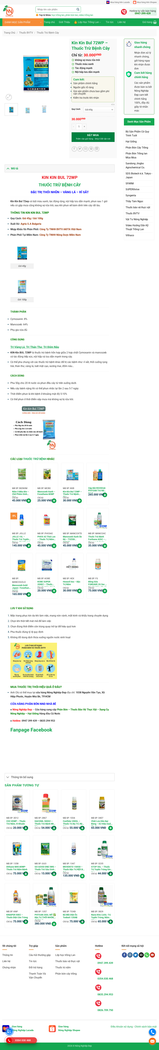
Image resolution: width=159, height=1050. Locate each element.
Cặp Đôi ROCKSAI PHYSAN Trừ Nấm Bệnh (97, 490)
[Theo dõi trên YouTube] (152, 955)
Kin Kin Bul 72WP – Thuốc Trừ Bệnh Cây (72, 493)
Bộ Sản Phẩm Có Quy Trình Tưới (137, 133)
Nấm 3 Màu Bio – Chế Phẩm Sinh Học (20, 493)
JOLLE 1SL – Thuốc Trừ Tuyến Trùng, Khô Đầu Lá (21, 538)
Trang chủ (49, 22)
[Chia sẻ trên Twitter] (79, 149)
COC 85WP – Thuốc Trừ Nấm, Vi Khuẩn (15, 822)
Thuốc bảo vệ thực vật (138, 207)
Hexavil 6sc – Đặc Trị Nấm (71, 583)
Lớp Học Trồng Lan (88, 22)
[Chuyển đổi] (8, 168)
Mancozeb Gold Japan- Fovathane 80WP (21, 587)
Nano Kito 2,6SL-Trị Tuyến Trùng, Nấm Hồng (101, 917)
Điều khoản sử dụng (122, 1026)
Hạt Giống (131, 141)
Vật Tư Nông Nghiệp (137, 219)
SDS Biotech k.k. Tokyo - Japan (139, 175)
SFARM (130, 183)
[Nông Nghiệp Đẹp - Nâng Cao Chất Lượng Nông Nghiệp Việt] (16, 11)
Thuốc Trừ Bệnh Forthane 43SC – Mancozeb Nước (96, 538)
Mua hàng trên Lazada (120, 2)
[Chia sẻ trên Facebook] (74, 149)
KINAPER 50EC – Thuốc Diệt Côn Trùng (17, 916)
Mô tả (14, 168)
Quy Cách (76, 109)
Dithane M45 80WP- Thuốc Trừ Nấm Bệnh (16, 868)
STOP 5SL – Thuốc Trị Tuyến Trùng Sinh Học (101, 869)
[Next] (61, 70)
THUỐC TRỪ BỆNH (35, 459)
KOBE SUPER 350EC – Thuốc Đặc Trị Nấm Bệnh (46, 583)
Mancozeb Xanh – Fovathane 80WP (46, 492)
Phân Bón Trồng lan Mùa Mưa (136, 155)
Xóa (113, 105)
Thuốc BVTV (26, 32)
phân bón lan (71, 15)
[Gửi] (78, 9)
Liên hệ (121, 22)
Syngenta (131, 195)
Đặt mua (93, 135)
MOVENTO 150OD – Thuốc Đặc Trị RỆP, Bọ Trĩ (73, 869)
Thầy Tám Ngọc (134, 201)
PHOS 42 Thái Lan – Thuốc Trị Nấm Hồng (46, 538)
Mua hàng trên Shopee (147, 2)
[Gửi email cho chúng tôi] (141, 955)
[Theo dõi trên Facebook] (124, 955)
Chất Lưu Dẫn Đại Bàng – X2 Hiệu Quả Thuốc (101, 823)
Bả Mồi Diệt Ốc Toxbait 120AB (70, 916)
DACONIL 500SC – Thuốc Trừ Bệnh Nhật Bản (45, 823)
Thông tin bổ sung (22, 777)
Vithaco (130, 235)
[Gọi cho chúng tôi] (146, 955)
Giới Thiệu (64, 22)
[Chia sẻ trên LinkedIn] (96, 149)
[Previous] (10, 70)
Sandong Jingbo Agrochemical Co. (135, 165)
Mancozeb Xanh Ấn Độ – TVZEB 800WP (72, 538)
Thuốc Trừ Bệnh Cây (48, 32)
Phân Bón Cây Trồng (137, 147)
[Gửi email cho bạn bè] (85, 149)
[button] (23, 22)
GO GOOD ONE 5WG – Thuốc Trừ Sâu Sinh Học (45, 869)
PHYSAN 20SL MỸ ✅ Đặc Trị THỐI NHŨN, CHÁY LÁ (45, 917)
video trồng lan (86, 15)
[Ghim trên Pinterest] (91, 149)
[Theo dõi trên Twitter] (135, 955)
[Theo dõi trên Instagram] (130, 955)
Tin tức (110, 22)
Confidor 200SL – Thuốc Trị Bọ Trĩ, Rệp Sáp (73, 823)
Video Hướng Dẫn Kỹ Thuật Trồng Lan (137, 227)
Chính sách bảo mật (146, 1026)
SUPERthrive (132, 189)
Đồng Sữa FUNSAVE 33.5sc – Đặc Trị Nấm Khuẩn (97, 583)
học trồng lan (58, 15)
